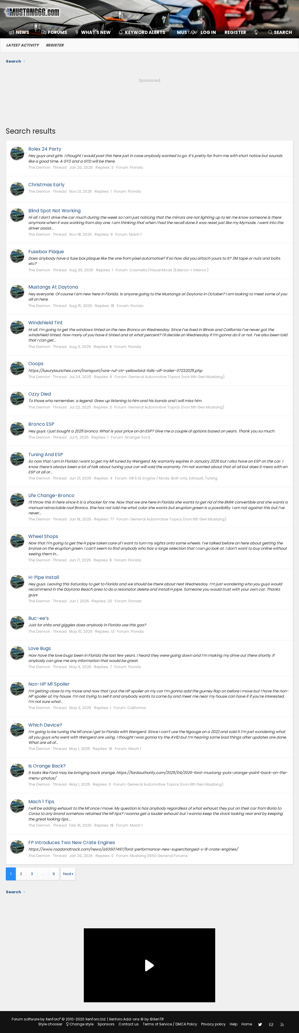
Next (67, 874)
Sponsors (106, 1024)
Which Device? (45, 725)
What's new (96, 32)
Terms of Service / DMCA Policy (170, 1024)
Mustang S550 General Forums (159, 855)
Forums (57, 32)
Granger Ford (137, 437)
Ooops (36, 363)
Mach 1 (135, 234)
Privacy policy (213, 1024)
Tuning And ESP (45, 454)
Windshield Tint (45, 322)
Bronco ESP (41, 424)
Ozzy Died (39, 394)
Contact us (129, 1024)
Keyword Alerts (145, 32)
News (22, 32)
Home (246, 1024)
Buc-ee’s (38, 618)
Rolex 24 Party (44, 149)
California (136, 707)
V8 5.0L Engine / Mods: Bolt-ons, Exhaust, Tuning (173, 478)
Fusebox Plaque (46, 251)
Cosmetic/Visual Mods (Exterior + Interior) (168, 270)
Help (233, 1024)
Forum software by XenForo (59, 1019)
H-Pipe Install (43, 577)
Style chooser (50, 1024)
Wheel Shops (43, 536)
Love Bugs (39, 648)
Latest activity (22, 45)
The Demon (39, 167)
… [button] (42, 874)
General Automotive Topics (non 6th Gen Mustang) (176, 377)
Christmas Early (46, 184)
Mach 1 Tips (41, 801)
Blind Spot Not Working (54, 210)
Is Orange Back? (47, 766)
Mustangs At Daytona (53, 287)
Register (54, 45)
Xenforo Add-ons (136, 1019)
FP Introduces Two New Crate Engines (71, 842)
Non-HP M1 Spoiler (49, 684)
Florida (136, 167)
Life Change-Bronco (51, 495)
